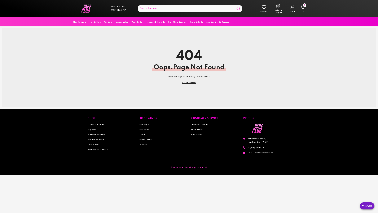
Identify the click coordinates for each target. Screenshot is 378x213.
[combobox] (186, 8)
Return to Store (189, 83)
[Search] (190, 8)
